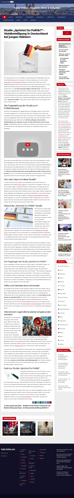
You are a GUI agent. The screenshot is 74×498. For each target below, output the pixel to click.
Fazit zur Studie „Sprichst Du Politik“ (64, 77)
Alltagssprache (19, 345)
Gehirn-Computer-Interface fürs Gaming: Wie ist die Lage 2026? (28, 432)
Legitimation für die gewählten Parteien (15, 82)
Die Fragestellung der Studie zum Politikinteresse (64, 45)
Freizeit (62, 289)
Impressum (4, 455)
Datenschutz (4, 453)
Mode (61, 317)
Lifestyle (50, 17)
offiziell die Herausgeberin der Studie (38, 195)
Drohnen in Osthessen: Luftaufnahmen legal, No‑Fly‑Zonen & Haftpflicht (64, 473)
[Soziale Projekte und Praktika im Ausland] (64, 248)
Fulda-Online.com (8, 449)
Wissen (33, 20)
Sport (25, 20)
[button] (51, 428)
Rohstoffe (62, 328)
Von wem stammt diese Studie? (63, 50)
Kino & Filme (63, 305)
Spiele (18, 20)
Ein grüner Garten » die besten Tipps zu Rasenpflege (64, 380)
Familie (62, 281)
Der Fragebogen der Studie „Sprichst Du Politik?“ (64, 61)
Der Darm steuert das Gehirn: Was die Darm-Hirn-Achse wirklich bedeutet (45, 433)
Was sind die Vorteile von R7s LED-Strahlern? (65, 450)
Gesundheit (29, 17)
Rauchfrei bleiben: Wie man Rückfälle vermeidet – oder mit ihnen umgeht (64, 193)
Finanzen (19, 17)
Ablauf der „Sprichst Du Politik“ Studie (64, 54)
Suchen (60, 28)
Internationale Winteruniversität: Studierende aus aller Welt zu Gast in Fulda (64, 172)
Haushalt (40, 17)
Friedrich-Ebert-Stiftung (19, 184)
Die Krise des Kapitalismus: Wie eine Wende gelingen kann (64, 461)
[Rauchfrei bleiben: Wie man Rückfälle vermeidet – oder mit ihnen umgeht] (64, 185)
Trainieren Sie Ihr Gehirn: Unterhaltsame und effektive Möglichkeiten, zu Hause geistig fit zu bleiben (64, 215)
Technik (62, 126)
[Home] (4, 17)
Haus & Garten (64, 297)
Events (62, 278)
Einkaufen (62, 274)
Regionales (62, 17)
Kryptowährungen (64, 309)
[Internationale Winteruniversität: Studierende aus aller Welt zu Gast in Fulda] (64, 163)
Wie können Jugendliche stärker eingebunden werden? (64, 72)
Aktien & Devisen (64, 266)
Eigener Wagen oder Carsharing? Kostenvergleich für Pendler (64, 467)
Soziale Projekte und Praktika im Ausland (64, 254)
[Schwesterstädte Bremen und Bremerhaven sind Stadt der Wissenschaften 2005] (64, 228)
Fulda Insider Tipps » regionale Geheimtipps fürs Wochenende (64, 373)
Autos (10, 17)
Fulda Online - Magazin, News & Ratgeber (37, 8)
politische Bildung (26, 396)
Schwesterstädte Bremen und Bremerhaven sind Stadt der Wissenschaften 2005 (64, 237)
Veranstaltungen (62, 137)
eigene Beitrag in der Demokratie (32, 303)
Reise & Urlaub (8, 20)
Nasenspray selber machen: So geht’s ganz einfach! (64, 387)
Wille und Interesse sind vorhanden (64, 66)
